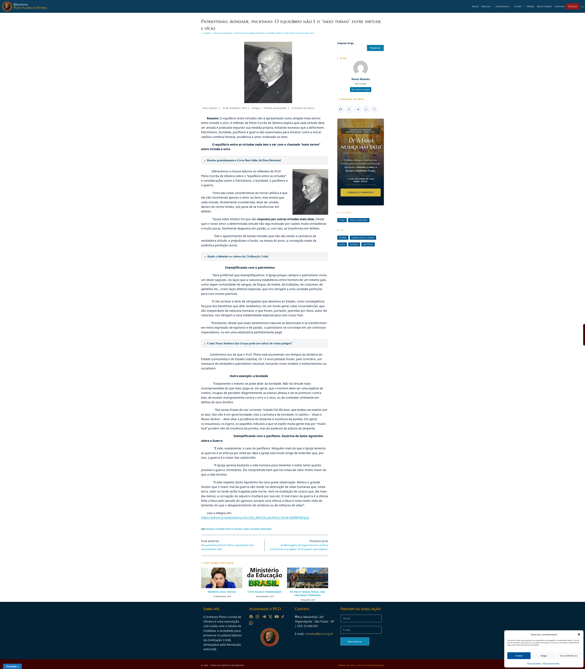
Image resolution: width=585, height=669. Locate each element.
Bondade (210, 529)
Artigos (256, 108)
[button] (578, 634)
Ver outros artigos (360, 89)
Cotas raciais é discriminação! (264, 591)
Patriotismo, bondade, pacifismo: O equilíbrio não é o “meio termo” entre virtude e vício (274, 33)
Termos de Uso (346, 665)
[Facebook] (251, 617)
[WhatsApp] (251, 623)
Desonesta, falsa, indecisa (222, 591)
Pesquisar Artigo (345, 43)
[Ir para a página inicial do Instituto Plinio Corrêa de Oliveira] (270, 637)
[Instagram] (257, 617)
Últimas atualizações (275, 108)
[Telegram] (264, 617)
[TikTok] (283, 617)
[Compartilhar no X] (349, 109)
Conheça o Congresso (361, 192)
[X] (270, 617)
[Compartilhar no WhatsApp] (366, 109)
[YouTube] (277, 617)
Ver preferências (568, 655)
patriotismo (266, 529)
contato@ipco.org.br (319, 634)
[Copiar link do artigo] (374, 109)
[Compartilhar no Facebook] (340, 109)
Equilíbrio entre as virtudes (228, 529)
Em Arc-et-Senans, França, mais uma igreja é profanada (307, 593)
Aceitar (519, 655)
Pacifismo (254, 529)
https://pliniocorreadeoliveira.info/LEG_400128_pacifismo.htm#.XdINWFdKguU (255, 518)
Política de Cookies (534, 663)
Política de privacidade (550, 663)
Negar (544, 655)
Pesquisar (375, 48)
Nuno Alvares (209, 108)
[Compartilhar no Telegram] (357, 109)
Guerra (246, 529)
